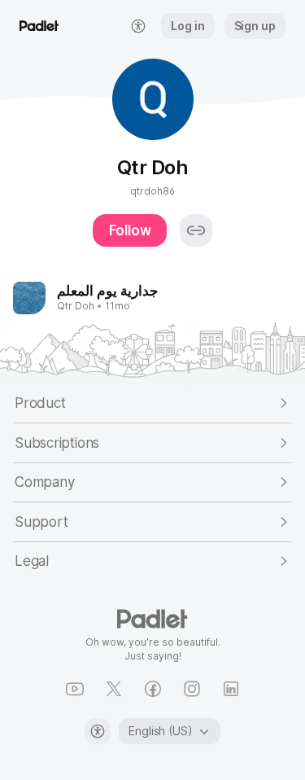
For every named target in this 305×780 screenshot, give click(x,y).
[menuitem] (138, 26)
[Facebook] (153, 689)
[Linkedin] (231, 689)
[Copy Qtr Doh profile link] (196, 230)
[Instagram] (192, 689)
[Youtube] (75, 689)
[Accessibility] (98, 731)
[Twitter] (114, 689)
